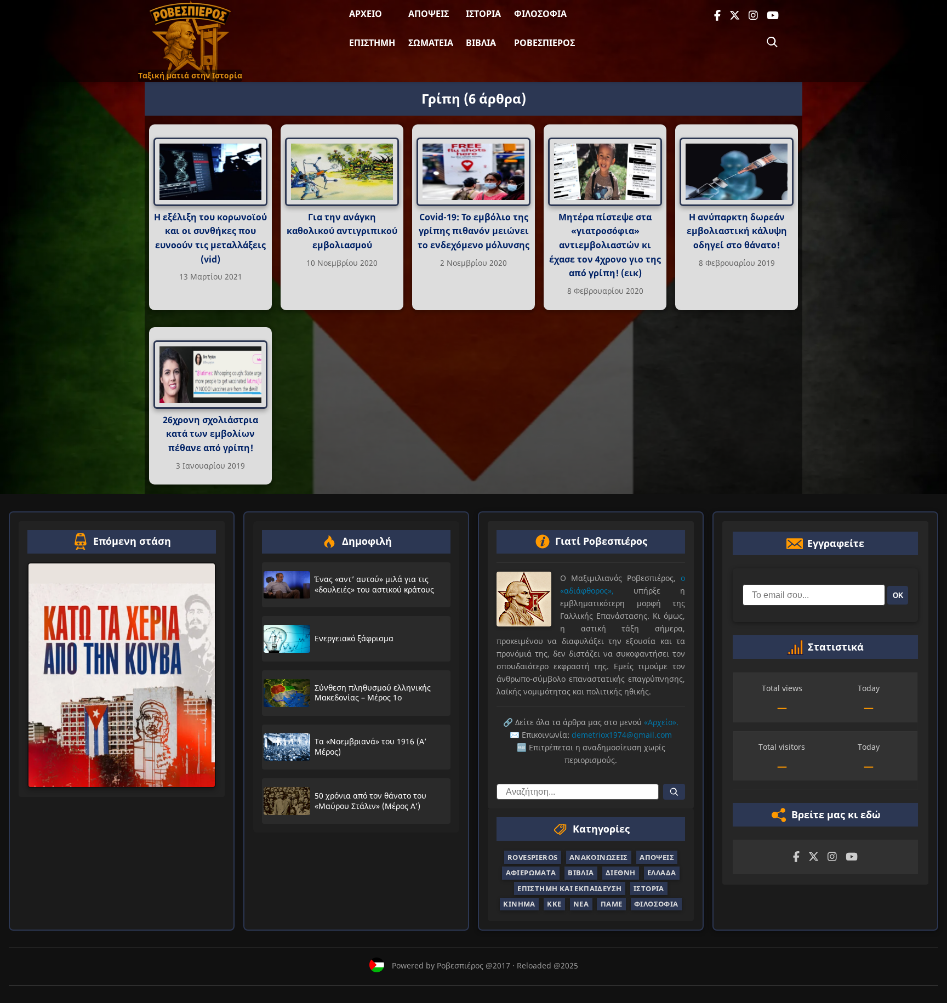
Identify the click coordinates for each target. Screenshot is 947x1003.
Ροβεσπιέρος (544, 43)
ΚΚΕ (554, 904)
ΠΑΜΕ (612, 904)
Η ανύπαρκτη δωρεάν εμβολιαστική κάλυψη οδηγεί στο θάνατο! (737, 231)
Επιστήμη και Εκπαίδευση (569, 888)
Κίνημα (519, 904)
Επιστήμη (372, 43)
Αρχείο (365, 14)
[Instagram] (753, 15)
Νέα (581, 904)
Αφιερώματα (531, 872)
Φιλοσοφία (540, 14)
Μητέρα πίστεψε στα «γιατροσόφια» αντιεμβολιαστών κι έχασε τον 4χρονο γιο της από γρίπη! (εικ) (605, 245)
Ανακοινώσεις (598, 857)
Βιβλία (481, 43)
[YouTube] (773, 15)
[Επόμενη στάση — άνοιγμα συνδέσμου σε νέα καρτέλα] (121, 675)
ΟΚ (898, 595)
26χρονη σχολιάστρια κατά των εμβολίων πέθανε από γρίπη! (210, 434)
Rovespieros (532, 857)
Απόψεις (428, 14)
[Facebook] (717, 15)
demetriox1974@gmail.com (622, 735)
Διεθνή (620, 872)
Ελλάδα (661, 872)
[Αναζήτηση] (772, 42)
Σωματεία (430, 43)
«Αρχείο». (661, 722)
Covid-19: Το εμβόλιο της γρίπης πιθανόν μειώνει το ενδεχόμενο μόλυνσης (473, 231)
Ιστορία (483, 14)
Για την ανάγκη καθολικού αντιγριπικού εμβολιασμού (342, 231)
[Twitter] (734, 15)
